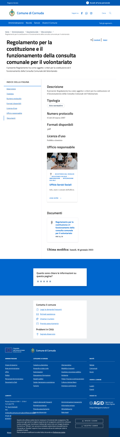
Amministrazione (18, 31)
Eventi (92, 389)
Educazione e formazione (41, 375)
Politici (7, 375)
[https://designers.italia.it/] (102, 403)
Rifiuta (91, 421)
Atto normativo (46, 31)
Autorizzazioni (38, 372)
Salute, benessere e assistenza (44, 382)
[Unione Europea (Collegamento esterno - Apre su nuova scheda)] (15, 350)
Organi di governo (11, 365)
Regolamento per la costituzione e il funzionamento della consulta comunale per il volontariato (65, 227)
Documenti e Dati (32, 31)
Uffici (7, 372)
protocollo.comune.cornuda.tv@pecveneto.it (20, 412)
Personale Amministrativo (14, 379)
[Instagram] (90, 13)
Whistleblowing (66, 409)
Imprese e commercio (68, 385)
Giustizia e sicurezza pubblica (71, 372)
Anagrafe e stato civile (41, 368)
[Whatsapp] (85, 13)
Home (7, 31)
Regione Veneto (12, 3)
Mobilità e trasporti (67, 368)
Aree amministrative (12, 368)
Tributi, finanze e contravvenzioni (72, 379)
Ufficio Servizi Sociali (60, 184)
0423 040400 (12, 407)
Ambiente (64, 375)
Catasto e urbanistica (40, 365)
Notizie (92, 365)
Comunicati (93, 368)
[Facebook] (81, 13)
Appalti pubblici (38, 379)
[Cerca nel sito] (110, 13)
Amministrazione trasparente (71, 402)
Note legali (65, 412)
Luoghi (92, 386)
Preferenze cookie (59, 432)
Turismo (36, 385)
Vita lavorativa (66, 365)
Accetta (91, 426)
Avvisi (92, 372)
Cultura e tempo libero (68, 382)
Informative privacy (68, 405)
